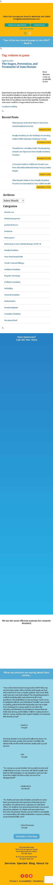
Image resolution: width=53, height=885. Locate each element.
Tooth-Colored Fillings (14, 263)
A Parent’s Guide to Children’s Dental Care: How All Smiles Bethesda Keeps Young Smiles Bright (31, 167)
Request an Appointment (17, 25)
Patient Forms (39, 25)
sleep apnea (9, 238)
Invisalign (8, 288)
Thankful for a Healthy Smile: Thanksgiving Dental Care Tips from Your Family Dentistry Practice (31, 151)
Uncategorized (10, 320)
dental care (9, 212)
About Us (42, 863)
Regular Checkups (12, 276)
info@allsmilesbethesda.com (26, 19)
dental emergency (12, 218)
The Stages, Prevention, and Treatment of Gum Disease (20, 65)
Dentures (8, 231)
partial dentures (11, 225)
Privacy (13, 881)
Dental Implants (11, 307)
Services (10, 863)
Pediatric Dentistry (12, 282)
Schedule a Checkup (26, 836)
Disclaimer (38, 881)
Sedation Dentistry (12, 269)
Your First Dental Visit (13, 257)
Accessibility (25, 881)
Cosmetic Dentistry (12, 314)
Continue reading (9, 106)
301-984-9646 (26, 29)
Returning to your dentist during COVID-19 (22, 244)
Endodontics (9, 301)
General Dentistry (12, 295)
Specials (22, 863)
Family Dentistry (11, 250)
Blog (32, 863)
